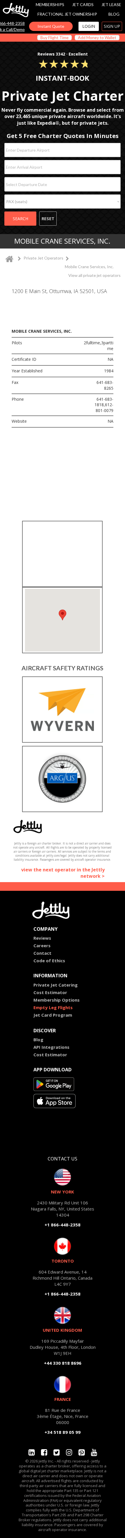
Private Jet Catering (55, 985)
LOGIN (88, 26)
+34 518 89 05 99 (62, 1432)
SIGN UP (112, 26)
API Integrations (51, 1047)
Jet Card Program (52, 1015)
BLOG (113, 14)
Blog (38, 1039)
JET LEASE (111, 5)
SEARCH (20, 218)
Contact (42, 953)
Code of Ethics (49, 960)
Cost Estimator (50, 992)
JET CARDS (83, 5)
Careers (42, 945)
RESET (48, 218)
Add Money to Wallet (97, 37)
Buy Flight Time (54, 37)
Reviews (42, 938)
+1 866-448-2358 (62, 1225)
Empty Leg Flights (53, 1007)
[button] (62, 615)
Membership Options (56, 1000)
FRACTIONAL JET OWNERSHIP (67, 14)
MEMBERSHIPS (50, 5)
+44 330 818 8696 (62, 1363)
